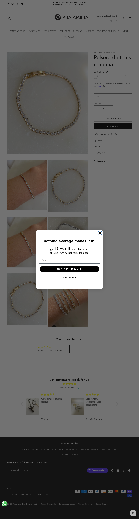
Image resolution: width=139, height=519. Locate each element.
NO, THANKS (69, 277)
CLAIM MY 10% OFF (69, 269)
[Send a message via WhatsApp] (4, 503)
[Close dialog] (100, 233)
